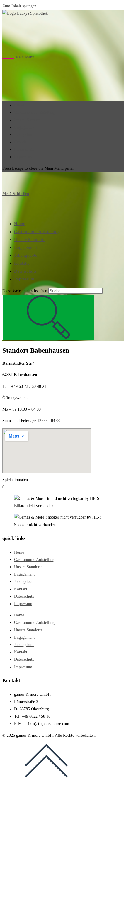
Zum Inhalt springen (19, 6)
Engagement (25, 247)
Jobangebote (25, 255)
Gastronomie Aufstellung (37, 231)
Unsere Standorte (29, 239)
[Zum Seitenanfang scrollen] (46, 781)
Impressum (24, 279)
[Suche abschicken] (48, 317)
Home (19, 223)
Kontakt (21, 263)
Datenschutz (25, 271)
